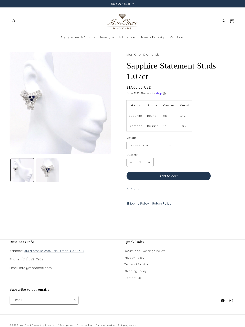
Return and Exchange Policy (144, 251)
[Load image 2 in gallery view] (47, 170)
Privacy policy (84, 324)
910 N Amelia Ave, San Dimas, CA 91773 (54, 251)
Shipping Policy (138, 203)
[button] (14, 21)
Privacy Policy (134, 258)
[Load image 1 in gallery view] (22, 170)
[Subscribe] (74, 300)
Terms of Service (136, 264)
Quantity (132, 155)
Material (132, 138)
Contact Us (132, 278)
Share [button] (135, 189)
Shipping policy (127, 324)
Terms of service (105, 324)
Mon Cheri (25, 325)
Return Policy (161, 203)
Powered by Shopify (43, 325)
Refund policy (65, 324)
